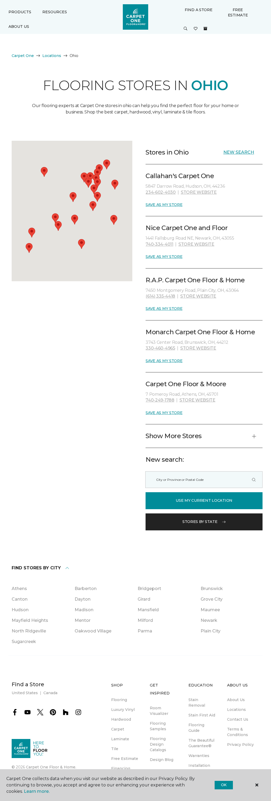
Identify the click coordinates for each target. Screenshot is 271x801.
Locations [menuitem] (236, 709)
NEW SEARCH (238, 152)
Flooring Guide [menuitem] (196, 728)
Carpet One (23, 55)
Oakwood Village (93, 630)
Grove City (212, 599)
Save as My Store (164, 204)
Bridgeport (149, 588)
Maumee (210, 609)
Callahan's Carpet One (180, 176)
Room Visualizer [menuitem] (159, 711)
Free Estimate (238, 12)
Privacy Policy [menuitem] (240, 744)
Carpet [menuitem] (117, 729)
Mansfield (148, 609)
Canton (20, 599)
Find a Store (199, 9)
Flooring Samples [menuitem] (158, 726)
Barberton (86, 588)
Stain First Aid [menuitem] (201, 715)
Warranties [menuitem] (198, 755)
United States (25, 692)
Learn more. (36, 791)
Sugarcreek (24, 641)
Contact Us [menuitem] (237, 719)
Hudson (20, 609)
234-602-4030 (160, 192)
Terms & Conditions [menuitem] (237, 732)
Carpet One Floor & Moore (186, 384)
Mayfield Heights (30, 620)
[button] (185, 29)
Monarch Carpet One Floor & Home (200, 332)
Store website (199, 192)
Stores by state (200, 521)
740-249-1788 (160, 400)
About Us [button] (18, 26)
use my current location (204, 500)
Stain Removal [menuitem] (196, 702)
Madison (84, 609)
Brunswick (212, 588)
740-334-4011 (159, 244)
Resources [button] (54, 12)
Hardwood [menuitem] (121, 719)
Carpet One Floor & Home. (51, 767)
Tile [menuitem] (114, 748)
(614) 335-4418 (160, 296)
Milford (145, 620)
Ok (224, 784)
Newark (209, 620)
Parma (145, 630)
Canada (50, 692)
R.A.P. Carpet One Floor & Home (195, 280)
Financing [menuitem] (120, 768)
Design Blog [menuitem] (161, 759)
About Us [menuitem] (236, 699)
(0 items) (205, 28)
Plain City (210, 630)
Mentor (83, 620)
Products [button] (19, 12)
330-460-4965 (160, 348)
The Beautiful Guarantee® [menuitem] (201, 743)
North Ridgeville (29, 630)
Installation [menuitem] (199, 765)
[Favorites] (196, 29)
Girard (144, 599)
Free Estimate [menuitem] (124, 758)
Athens (19, 588)
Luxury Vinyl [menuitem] (123, 709)
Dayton (83, 599)
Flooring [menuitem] (119, 699)
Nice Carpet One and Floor (187, 228)
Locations (51, 55)
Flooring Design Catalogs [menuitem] (158, 744)
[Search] (254, 480)
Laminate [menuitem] (120, 739)
